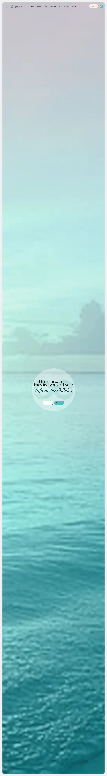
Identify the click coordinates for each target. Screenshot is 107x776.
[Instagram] (101, 6)
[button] (93, 6)
